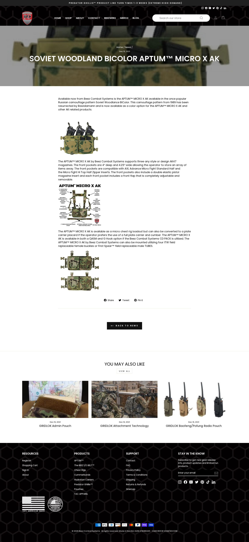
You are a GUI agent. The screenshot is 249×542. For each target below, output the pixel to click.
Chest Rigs (80, 470)
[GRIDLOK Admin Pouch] (55, 399)
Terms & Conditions (136, 474)
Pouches (78, 489)
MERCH (124, 18)
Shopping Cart (30, 465)
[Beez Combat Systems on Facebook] (185, 482)
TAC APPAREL (81, 493)
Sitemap (130, 489)
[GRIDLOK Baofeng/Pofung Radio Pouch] (194, 399)
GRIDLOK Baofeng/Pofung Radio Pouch (194, 426)
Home (57, 18)
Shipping (130, 479)
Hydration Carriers (84, 479)
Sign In (25, 470)
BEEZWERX (110, 18)
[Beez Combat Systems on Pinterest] (202, 482)
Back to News (126, 325)
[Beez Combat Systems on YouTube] (191, 482)
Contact (94, 18)
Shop (68, 18)
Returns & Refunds (136, 484)
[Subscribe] (216, 473)
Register (26, 460)
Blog (136, 18)
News (128, 47)
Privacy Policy (133, 470)
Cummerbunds (82, 474)
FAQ (128, 465)
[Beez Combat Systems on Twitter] (196, 482)
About (80, 18)
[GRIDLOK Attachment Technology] (125, 399)
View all (124, 371)
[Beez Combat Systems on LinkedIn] (213, 482)
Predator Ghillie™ (83, 484)
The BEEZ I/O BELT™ (84, 465)
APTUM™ (79, 460)
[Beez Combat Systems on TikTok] (208, 482)
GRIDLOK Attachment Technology (124, 426)
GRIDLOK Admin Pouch (55, 426)
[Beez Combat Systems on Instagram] (180, 482)
